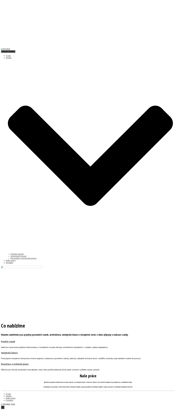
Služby (9, 396)
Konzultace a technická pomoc (24, 258)
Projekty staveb (17, 254)
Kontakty (9, 263)
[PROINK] (54, 49)
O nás (8, 56)
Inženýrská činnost (18, 256)
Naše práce (11, 261)
